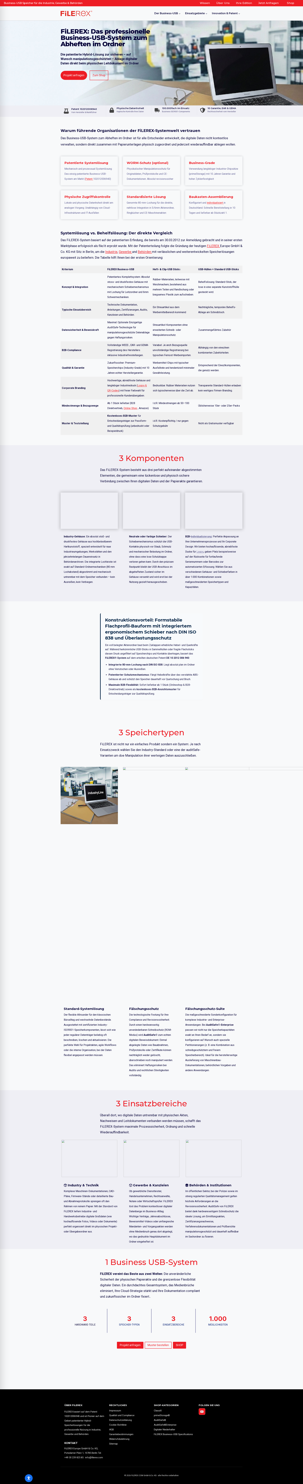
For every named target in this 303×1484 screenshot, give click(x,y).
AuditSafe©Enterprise (165, 1424)
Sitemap (113, 1443)
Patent (89, 178)
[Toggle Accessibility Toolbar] (28, 1478)
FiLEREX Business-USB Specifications (173, 1434)
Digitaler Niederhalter (164, 1429)
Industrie (111, 252)
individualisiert (215, 202)
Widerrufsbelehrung (119, 1439)
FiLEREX (213, 246)
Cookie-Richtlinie (118, 1424)
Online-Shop (130, 408)
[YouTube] (202, 1411)
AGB (111, 1429)
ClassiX (158, 1410)
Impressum (115, 1410)
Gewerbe (125, 252)
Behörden (145, 252)
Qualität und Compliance (121, 1415)
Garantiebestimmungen (121, 1434)
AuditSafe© (160, 1420)
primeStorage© (162, 1415)
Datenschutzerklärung (120, 1420)
